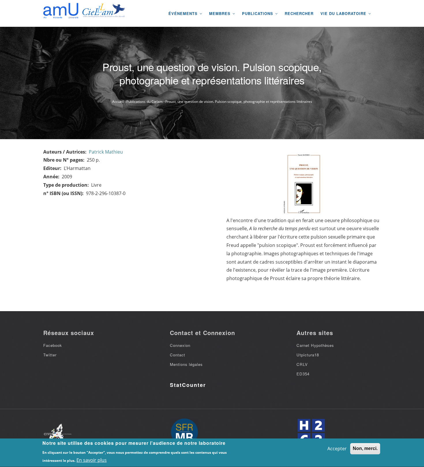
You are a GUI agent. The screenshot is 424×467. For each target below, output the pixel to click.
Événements (183, 13)
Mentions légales (186, 364)
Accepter (337, 448)
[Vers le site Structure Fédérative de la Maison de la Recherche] (184, 432)
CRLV (302, 364)
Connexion (180, 345)
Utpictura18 (308, 355)
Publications (258, 13)
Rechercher (299, 13)
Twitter (50, 355)
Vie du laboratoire (344, 13)
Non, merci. (365, 448)
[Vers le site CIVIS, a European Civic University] (57, 432)
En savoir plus (91, 460)
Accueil (118, 101)
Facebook (52, 345)
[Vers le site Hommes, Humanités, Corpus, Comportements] (311, 432)
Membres (220, 13)
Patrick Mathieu (106, 152)
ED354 (303, 374)
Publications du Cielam (144, 101)
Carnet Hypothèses (315, 345)
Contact (177, 355)
